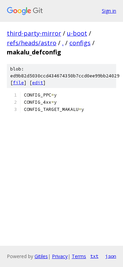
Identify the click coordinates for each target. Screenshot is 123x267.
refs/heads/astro (31, 43)
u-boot (77, 33)
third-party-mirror (34, 33)
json (110, 256)
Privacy (60, 256)
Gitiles (41, 256)
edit (37, 83)
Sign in (109, 11)
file (18, 83)
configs (80, 43)
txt (94, 256)
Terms (79, 256)
